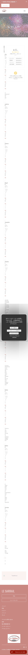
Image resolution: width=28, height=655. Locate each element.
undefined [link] (14, 337)
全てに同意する (14, 327)
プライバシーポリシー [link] (14, 335)
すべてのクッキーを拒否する (14, 330)
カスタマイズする (14, 333)
